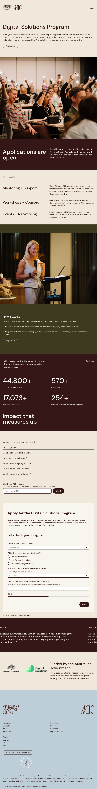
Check (58, 491)
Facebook (7, 731)
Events (53, 726)
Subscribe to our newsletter (18, 752)
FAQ (4, 743)
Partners (54, 729)
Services (54, 723)
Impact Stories (56, 731)
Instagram (7, 723)
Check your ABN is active (13, 484)
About (5, 737)
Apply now (10, 46)
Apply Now (10, 341)
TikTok (6, 729)
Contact (6, 740)
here (29, 615)
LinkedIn (6, 726)
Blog (5, 746)
